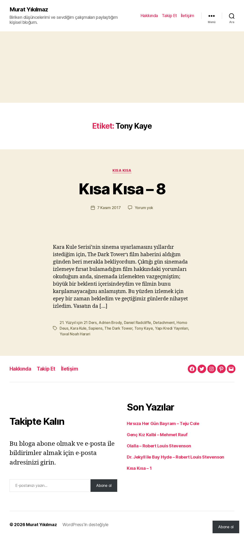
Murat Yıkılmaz (29, 9)
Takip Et (169, 15)
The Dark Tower (118, 328)
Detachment (164, 322)
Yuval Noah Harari (75, 334)
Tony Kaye (143, 328)
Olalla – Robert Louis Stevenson (159, 445)
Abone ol (104, 485)
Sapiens (95, 328)
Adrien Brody (110, 322)
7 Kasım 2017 (109, 207)
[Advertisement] (122, 67)
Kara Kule (78, 328)
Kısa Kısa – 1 (139, 468)
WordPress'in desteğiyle (85, 524)
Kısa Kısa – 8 (122, 189)
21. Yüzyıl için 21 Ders (78, 322)
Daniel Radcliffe (137, 322)
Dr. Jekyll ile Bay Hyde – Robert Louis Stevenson (175, 457)
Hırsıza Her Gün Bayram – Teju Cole (163, 423)
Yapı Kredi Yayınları (171, 328)
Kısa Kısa (122, 170)
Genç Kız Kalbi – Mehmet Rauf (157, 434)
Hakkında (149, 15)
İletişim (187, 15)
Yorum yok (144, 207)
